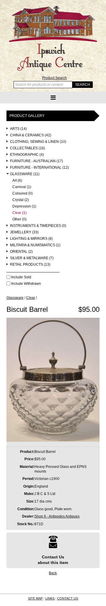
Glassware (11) (24, 174)
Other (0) (19, 219)
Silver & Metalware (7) (32, 258)
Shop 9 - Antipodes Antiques (57, 516)
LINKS (49, 598)
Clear (30, 298)
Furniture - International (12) (39, 168)
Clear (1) (19, 213)
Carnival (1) (21, 187)
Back (53, 573)
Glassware (15, 298)
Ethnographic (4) (27, 155)
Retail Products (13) (30, 265)
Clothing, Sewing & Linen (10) (38, 142)
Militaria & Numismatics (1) (35, 245)
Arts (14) (18, 129)
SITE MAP (35, 598)
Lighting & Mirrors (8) (31, 239)
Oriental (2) (21, 252)
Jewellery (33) (24, 232)
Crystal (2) (20, 200)
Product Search (54, 78)
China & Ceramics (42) (30, 135)
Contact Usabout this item (53, 560)
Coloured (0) (22, 193)
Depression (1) (24, 206)
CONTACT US (67, 598)
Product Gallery (26, 116)
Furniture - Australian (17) (36, 161)
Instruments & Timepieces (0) (38, 226)
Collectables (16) (27, 148)
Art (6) (17, 181)
